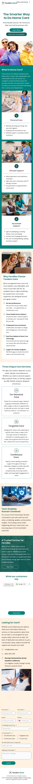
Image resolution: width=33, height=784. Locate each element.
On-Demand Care (16, 395)
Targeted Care (16, 426)
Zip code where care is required (11, 742)
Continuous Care (16, 456)
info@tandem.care (11, 649)
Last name (21, 709)
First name (5, 709)
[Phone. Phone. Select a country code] (20, 720)
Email (4, 717)
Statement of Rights (17, 777)
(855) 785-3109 (10, 654)
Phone (20, 717)
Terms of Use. (28, 777)
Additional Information (9, 750)
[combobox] (16, 728)
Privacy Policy (9, 777)
